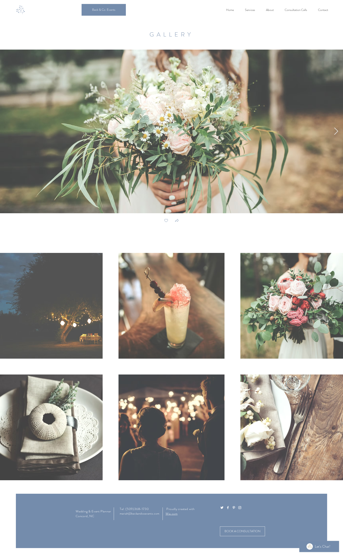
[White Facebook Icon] (228, 508)
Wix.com (172, 513)
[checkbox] (166, 221)
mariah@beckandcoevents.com (139, 513)
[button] (176, 221)
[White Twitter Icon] (222, 508)
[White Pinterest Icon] (234, 508)
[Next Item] (336, 131)
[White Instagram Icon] (240, 508)
